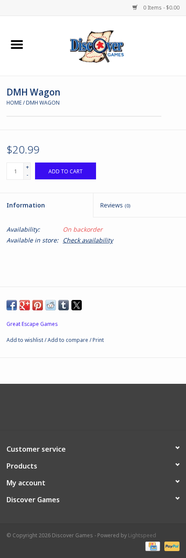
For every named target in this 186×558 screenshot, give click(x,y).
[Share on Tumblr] (63, 305)
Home (14, 102)
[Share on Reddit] (50, 305)
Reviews (115, 205)
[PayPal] (170, 546)
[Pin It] (37, 305)
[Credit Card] (151, 546)
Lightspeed (142, 535)
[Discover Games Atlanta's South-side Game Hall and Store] (110, 45)
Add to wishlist (25, 340)
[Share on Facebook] (11, 305)
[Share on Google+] (24, 305)
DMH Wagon (43, 102)
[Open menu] (17, 44)
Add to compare (69, 340)
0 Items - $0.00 (161, 7)
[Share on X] (76, 305)
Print (98, 340)
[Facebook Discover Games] (93, 410)
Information (25, 205)
